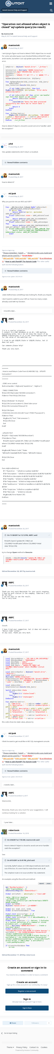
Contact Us (34, 1047)
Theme (10, 1047)
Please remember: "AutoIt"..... (14, 253)
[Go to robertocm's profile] (4, 831)
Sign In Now (27, 1008)
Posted (16, 48)
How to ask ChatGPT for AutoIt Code (20, 261)
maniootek (8, 34)
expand (41, 883)
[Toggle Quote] (6, 535)
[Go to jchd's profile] (4, 145)
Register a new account (27, 991)
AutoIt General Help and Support (24, 36)
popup (48, 883)
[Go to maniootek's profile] (4, 46)
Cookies (44, 1047)
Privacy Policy (21, 1047)
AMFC (31, 535)
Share (13, 1023)
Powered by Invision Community (27, 1050)
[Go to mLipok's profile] (4, 195)
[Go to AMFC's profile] (4, 320)
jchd (29, 860)
